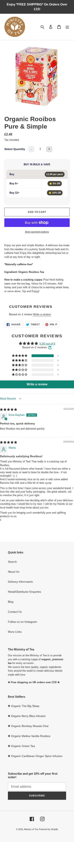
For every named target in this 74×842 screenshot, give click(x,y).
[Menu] (67, 27)
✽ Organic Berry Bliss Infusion (27, 716)
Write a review (42, 314)
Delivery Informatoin (20, 581)
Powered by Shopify (48, 829)
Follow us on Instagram (22, 621)
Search (12, 561)
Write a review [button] (37, 384)
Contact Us (15, 611)
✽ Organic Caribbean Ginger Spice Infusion (35, 756)
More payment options (37, 231)
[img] (8, 409)
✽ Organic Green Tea (21, 746)
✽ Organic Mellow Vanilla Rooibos (29, 736)
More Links (15, 631)
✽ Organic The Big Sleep (23, 706)
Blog (10, 601)
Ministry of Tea (31, 829)
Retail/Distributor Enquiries (24, 591)
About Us (13, 571)
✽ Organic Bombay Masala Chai (28, 726)
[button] (20, 355)
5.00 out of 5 (47, 343)
